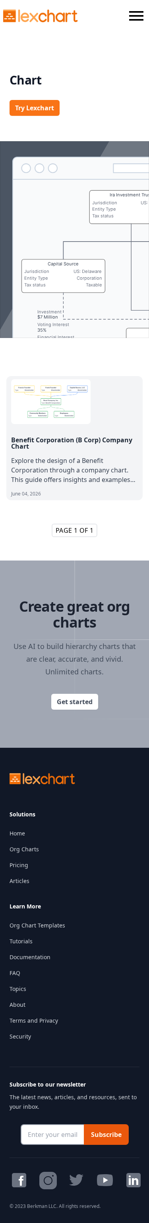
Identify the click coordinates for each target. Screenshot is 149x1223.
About (17, 1004)
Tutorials (21, 941)
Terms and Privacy (34, 1020)
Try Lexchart (34, 108)
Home (17, 833)
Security (20, 1036)
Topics (18, 989)
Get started (75, 701)
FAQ (15, 973)
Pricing (19, 865)
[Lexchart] (40, 16)
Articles (19, 881)
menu (136, 15)
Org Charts (24, 849)
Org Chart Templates (37, 925)
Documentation (30, 957)
